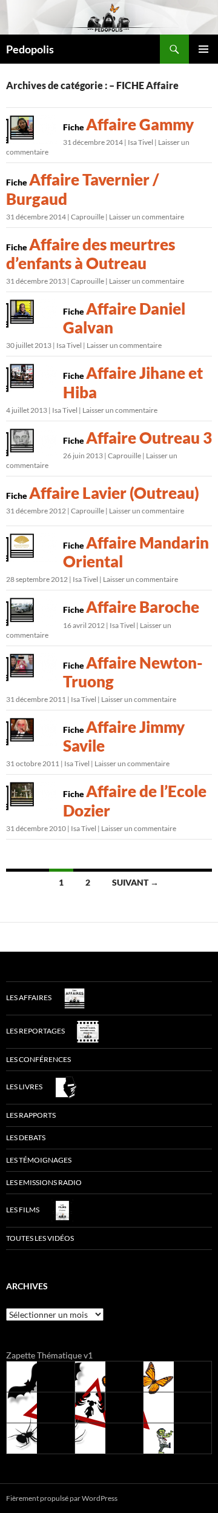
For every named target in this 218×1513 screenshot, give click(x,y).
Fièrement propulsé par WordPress (61, 1498)
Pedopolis (30, 49)
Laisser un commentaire (146, 216)
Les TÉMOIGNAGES (38, 1159)
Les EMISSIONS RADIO (44, 1182)
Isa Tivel (140, 142)
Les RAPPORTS (31, 1115)
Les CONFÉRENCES (38, 1059)
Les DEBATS (25, 1137)
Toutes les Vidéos (40, 1238)
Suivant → (135, 882)
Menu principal (203, 49)
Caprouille (87, 216)
